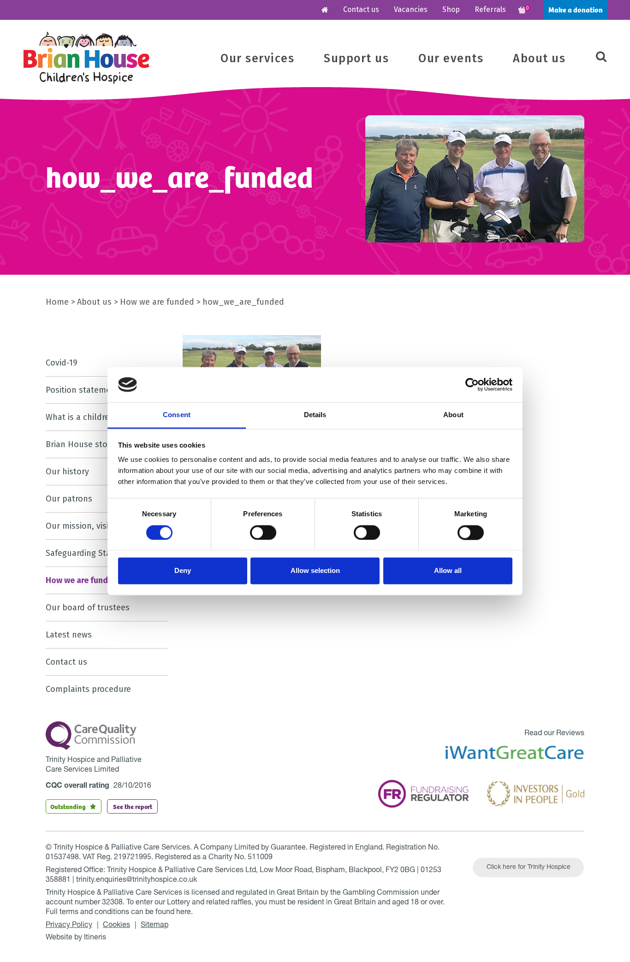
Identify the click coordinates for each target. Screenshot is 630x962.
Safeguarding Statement (92, 553)
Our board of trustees (88, 607)
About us (539, 58)
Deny (182, 571)
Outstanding (68, 806)
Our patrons (69, 499)
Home (57, 302)
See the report (132, 806)
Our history (67, 471)
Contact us (361, 9)
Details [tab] (315, 415)
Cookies (116, 925)
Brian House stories (83, 444)
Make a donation (575, 9)
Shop (451, 9)
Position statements (84, 390)
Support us (356, 58)
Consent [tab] (176, 415)
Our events (450, 58)
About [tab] (453, 415)
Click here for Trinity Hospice (529, 867)
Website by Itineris (76, 938)
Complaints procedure (88, 689)
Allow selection (315, 571)
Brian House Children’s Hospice (86, 58)
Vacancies (411, 9)
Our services (257, 58)
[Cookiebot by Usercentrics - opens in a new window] (472, 384)
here (183, 912)
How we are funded (157, 302)
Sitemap (154, 925)
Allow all (448, 571)
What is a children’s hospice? (101, 417)
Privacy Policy (69, 925)
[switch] (263, 532)
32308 (112, 903)
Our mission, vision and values (104, 526)
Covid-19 (61, 363)
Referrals (490, 9)
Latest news (69, 635)
